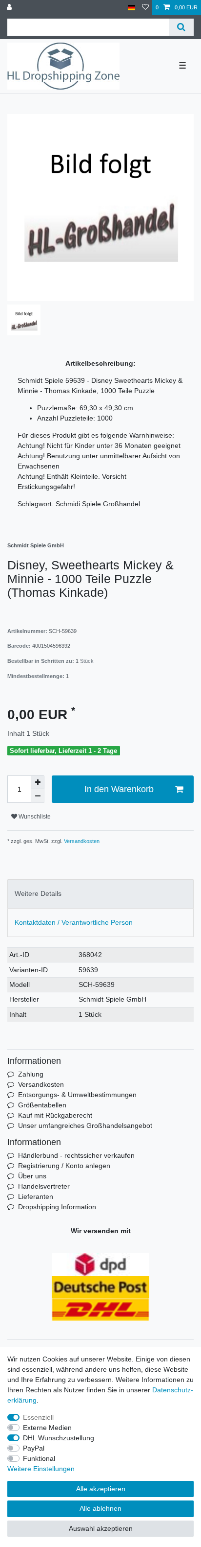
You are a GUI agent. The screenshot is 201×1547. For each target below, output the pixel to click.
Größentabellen (42, 1105)
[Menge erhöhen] (37, 782)
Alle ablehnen (100, 1508)
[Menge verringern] (37, 796)
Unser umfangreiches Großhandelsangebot (85, 1125)
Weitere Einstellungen (41, 1469)
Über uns (32, 1176)
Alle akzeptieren (100, 1489)
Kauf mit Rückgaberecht (55, 1115)
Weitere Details (38, 893)
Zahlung (30, 1074)
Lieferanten (35, 1196)
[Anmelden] (10, 7)
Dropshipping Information (57, 1207)
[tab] (100, 893)
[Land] (131, 7)
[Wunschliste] (145, 7)
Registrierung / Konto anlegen (64, 1166)
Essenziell (38, 1417)
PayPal (33, 1448)
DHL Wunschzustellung (58, 1438)
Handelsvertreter (44, 1186)
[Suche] (181, 27)
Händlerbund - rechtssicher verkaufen (76, 1155)
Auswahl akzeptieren (101, 1528)
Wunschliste (34, 816)
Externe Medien (47, 1427)
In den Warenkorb (119, 789)
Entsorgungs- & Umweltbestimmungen (77, 1095)
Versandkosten (81, 841)
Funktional (39, 1458)
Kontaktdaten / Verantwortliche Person (74, 922)
